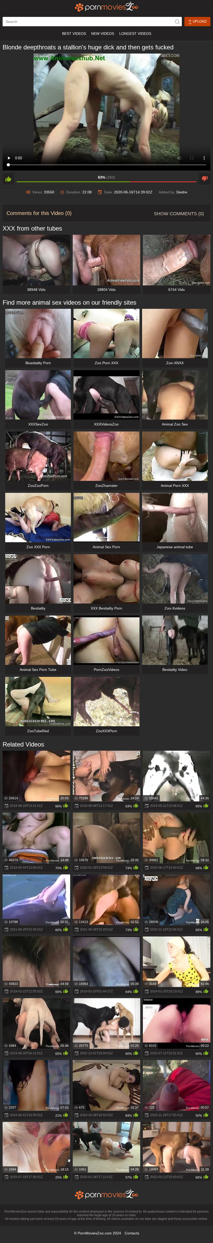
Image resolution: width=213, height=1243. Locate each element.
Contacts (132, 1233)
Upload (199, 21)
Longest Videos (135, 33)
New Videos (102, 33)
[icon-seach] (177, 21)
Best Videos (74, 33)
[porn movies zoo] (106, 6)
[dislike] (204, 179)
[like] (8, 179)
